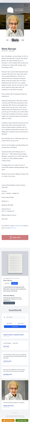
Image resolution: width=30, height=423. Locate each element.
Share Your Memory (9, 303)
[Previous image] (3, 390)
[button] (15, 390)
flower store (13, 228)
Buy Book (14, 283)
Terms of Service (19, 416)
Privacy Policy (11, 416)
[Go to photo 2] (15, 399)
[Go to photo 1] (14, 399)
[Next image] (27, 390)
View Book (7, 283)
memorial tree (18, 225)
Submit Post (15, 326)
